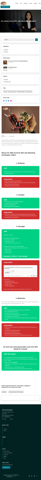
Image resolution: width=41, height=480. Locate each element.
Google (5, 91)
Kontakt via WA (5, 6)
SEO (4, 440)
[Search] (36, 39)
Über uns (5, 427)
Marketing (6, 442)
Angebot (5, 444)
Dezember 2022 (7, 81)
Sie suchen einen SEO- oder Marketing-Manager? (18, 61)
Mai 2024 (6, 79)
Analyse (5, 439)
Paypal (8, 419)
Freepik (14, 476)
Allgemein (6, 49)
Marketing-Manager (21, 91)
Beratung (6, 51)
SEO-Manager (29, 91)
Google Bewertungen (12, 67)
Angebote (5, 432)
